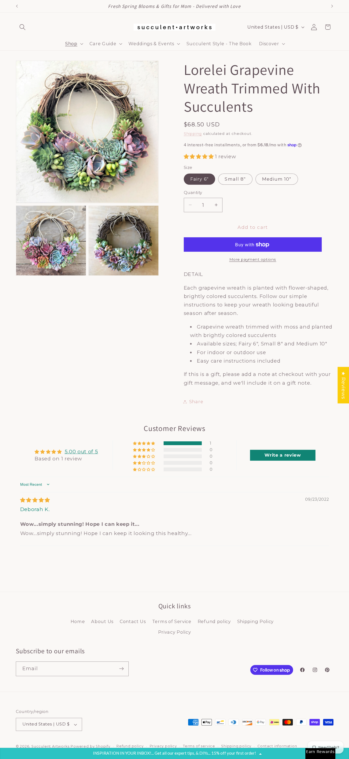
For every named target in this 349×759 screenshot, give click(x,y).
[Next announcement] (332, 6)
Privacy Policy (174, 632)
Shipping (193, 133)
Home (78, 621)
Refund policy (214, 621)
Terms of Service (171, 621)
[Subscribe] (121, 668)
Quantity (193, 192)
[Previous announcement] (17, 6)
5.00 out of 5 (81, 451)
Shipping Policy (255, 621)
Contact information (277, 746)
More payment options (252, 259)
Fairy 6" (199, 179)
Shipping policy (236, 746)
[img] (35, 500)
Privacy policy (163, 746)
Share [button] (196, 401)
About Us (102, 621)
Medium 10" (276, 179)
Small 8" (235, 179)
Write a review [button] (282, 455)
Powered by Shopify (90, 746)
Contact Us (133, 621)
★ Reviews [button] (343, 385)
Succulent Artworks (50, 746)
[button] (23, 27)
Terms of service (199, 746)
